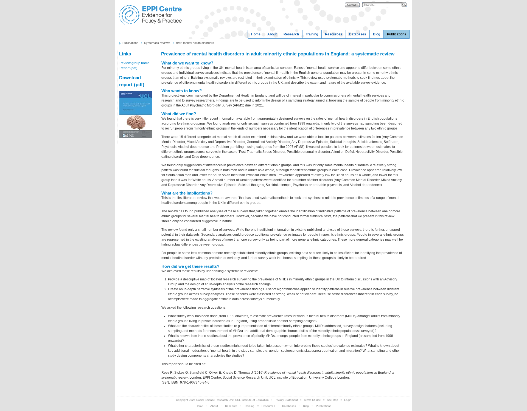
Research (291, 34)
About (272, 34)
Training (312, 34)
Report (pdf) (128, 68)
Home (255, 34)
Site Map (332, 399)
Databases (357, 34)
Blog (376, 34)
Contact (352, 4)
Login (347, 399)
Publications (396, 34)
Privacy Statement (286, 399)
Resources (333, 34)
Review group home (134, 63)
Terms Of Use (312, 399)
